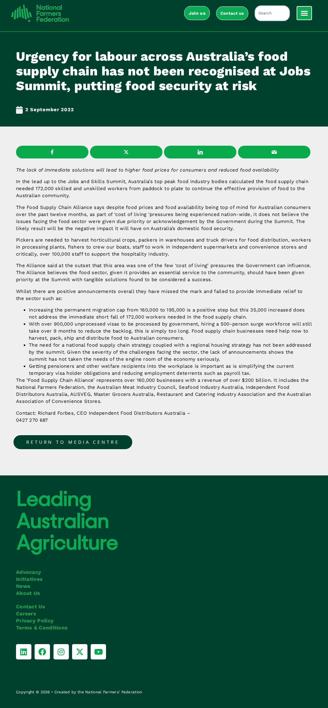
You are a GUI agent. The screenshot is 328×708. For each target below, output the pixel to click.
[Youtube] (98, 651)
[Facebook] (42, 651)
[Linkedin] (23, 651)
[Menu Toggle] (304, 13)
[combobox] (272, 13)
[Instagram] (61, 651)
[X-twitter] (79, 651)
